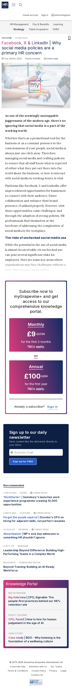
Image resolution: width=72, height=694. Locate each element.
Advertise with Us (38, 666)
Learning (58, 24)
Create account (30, 15)
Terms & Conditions (18, 670)
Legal (63, 670)
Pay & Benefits (41, 24)
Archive (7, 38)
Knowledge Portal (22, 584)
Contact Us (37, 674)
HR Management (19, 24)
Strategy (18, 29)
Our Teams (56, 666)
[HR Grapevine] (5, 5)
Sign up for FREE (23, 461)
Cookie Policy (39, 670)
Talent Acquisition (39, 29)
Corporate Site (17, 666)
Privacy (53, 670)
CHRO (56, 29)
